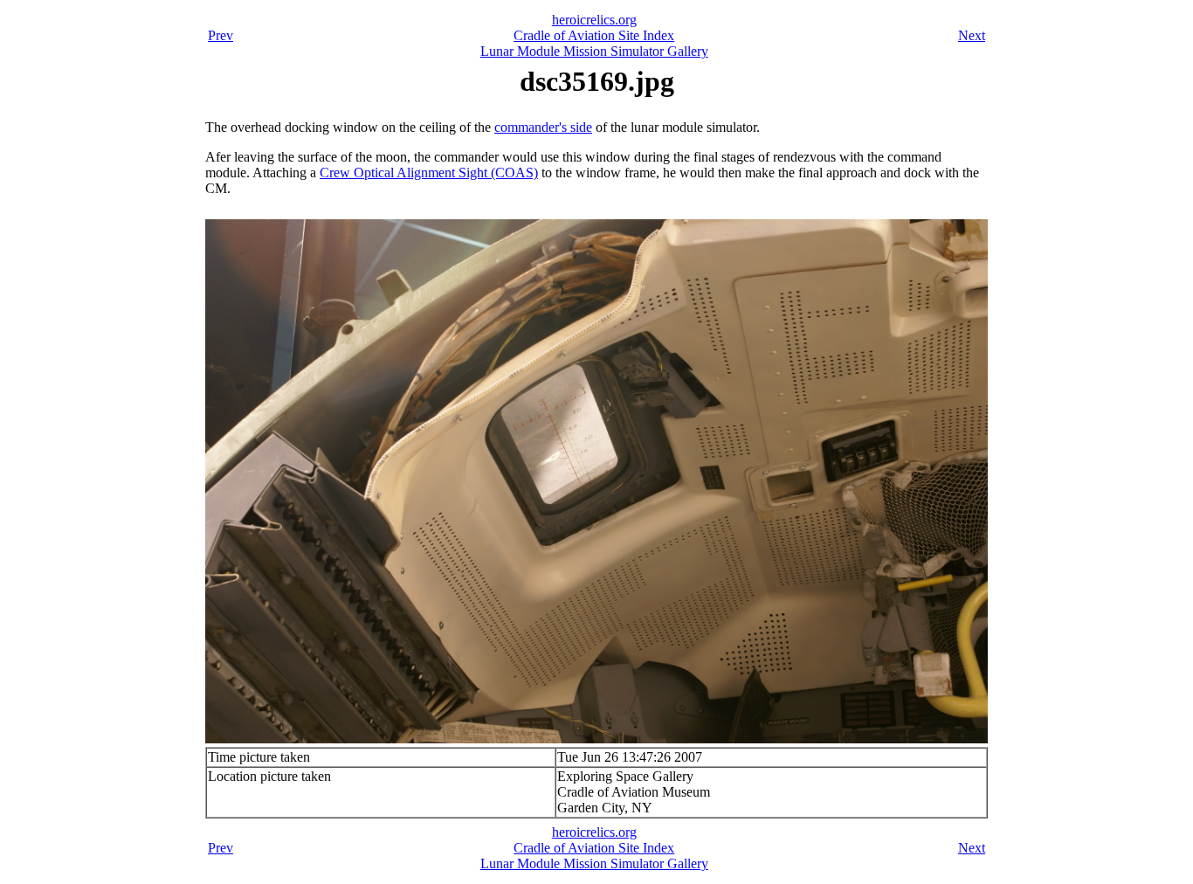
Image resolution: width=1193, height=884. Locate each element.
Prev (220, 35)
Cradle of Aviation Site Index (594, 35)
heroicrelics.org (594, 19)
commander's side (543, 127)
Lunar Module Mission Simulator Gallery (594, 51)
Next (971, 35)
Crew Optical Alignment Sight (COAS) (429, 172)
